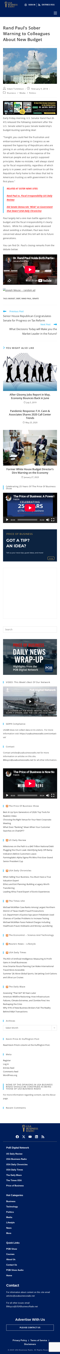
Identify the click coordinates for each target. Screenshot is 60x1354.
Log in (6, 1064)
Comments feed (10, 1071)
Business (11, 93)
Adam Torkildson (15, 88)
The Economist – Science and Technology (31, 935)
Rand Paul (26, 298)
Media (23, 93)
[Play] (7, 519)
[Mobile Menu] (55, 13)
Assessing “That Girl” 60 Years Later (19, 993)
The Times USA (17, 900)
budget (11, 298)
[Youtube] (30, 1137)
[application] (30, 508)
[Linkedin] (36, 1137)
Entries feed (8, 1067)
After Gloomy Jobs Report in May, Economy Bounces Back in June (30, 396)
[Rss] (43, 1137)
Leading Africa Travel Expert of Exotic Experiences (26, 891)
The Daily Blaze (17, 986)
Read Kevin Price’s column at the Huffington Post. (27, 1045)
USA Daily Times (17, 952)
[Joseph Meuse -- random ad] (19, 289)
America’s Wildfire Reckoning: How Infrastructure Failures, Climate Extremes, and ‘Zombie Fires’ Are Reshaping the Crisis (26, 1000)
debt (18, 298)
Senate (35, 298)
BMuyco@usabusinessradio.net (18, 760)
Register (7, 1060)
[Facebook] (17, 1137)
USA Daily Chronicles (20, 870)
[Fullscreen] (52, 519)
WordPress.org (10, 1075)
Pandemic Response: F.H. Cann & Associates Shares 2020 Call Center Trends (30, 414)
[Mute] (47, 519)
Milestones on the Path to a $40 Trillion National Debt (28, 846)
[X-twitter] (23, 1137)
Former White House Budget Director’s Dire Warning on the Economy (30, 470)
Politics (32, 93)
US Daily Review (17, 840)
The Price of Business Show (24, 805)
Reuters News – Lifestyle (22, 943)
